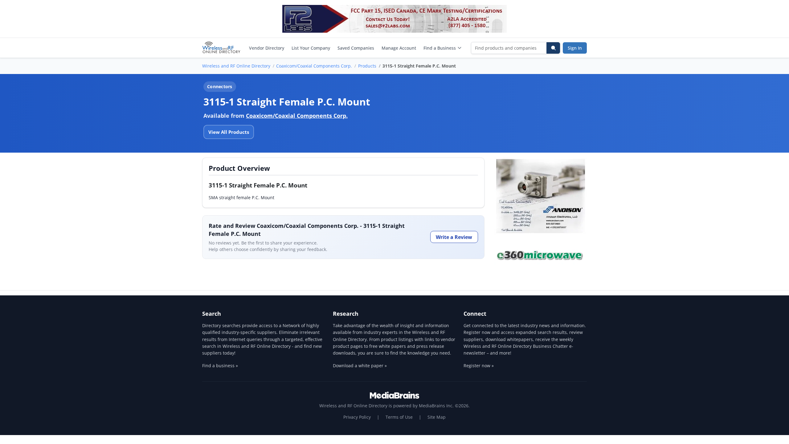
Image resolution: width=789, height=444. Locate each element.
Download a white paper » (360, 365)
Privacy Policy (357, 417)
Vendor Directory (266, 48)
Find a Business (439, 48)
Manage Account (399, 48)
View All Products (228, 132)
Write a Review (454, 237)
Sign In (575, 48)
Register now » (479, 365)
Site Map (436, 417)
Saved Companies (355, 48)
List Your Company (311, 48)
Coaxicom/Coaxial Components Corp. (314, 66)
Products (367, 66)
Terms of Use (399, 417)
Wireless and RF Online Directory (236, 66)
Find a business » (220, 365)
